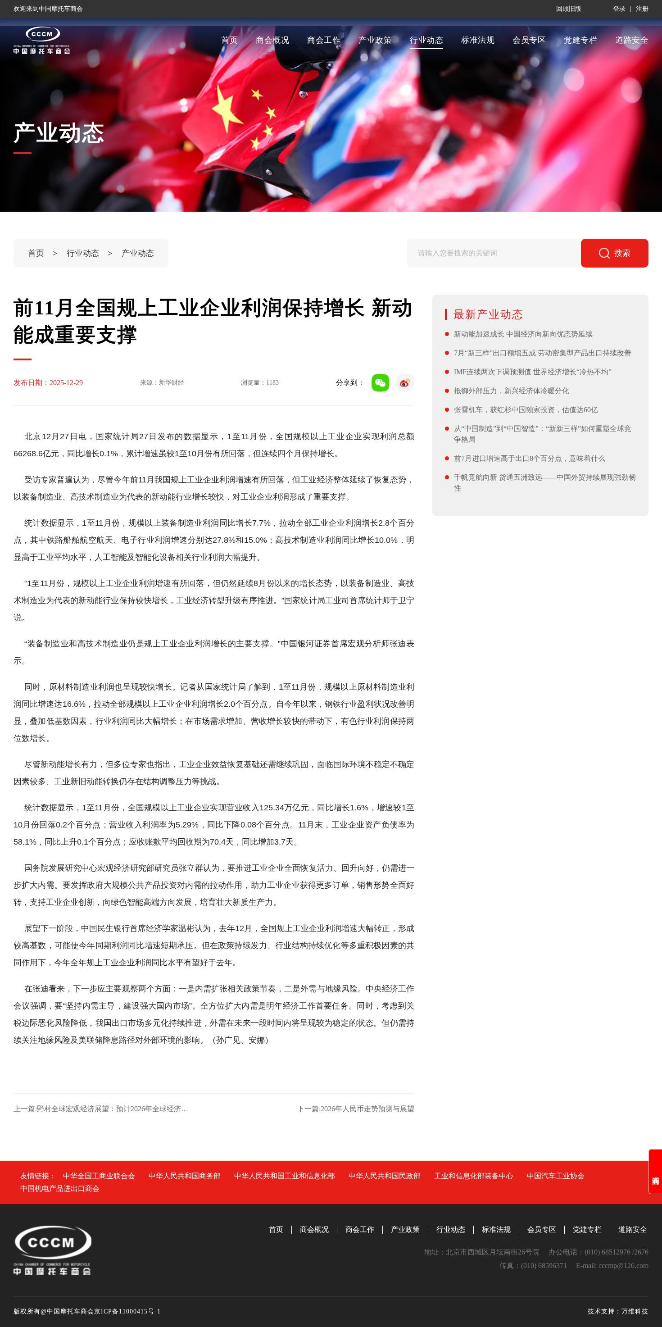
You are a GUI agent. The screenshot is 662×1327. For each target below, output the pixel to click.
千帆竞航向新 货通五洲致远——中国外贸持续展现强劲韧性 (545, 482)
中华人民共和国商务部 (185, 1176)
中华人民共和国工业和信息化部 (284, 1176)
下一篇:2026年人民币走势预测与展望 (355, 1109)
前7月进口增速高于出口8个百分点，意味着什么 (529, 458)
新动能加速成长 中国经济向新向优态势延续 (523, 334)
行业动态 (426, 40)
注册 (642, 8)
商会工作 (323, 40)
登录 (619, 8)
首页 (229, 40)
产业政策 (375, 40)
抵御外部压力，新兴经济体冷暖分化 (511, 391)
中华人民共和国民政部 (385, 1176)
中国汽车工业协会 (556, 1176)
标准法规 (477, 40)
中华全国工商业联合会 (99, 1176)
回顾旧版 (568, 8)
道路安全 (631, 40)
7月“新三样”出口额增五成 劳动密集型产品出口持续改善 (542, 353)
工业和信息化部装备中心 (473, 1176)
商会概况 (272, 40)
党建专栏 (580, 40)
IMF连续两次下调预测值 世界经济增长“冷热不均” (533, 372)
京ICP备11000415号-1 (127, 1311)
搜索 (622, 253)
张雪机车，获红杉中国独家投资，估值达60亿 (526, 410)
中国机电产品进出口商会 (60, 1188)
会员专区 (529, 40)
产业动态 (138, 253)
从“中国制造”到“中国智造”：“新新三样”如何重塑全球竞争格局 (542, 434)
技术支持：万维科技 (618, 1311)
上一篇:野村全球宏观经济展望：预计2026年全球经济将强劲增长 (104, 1109)
